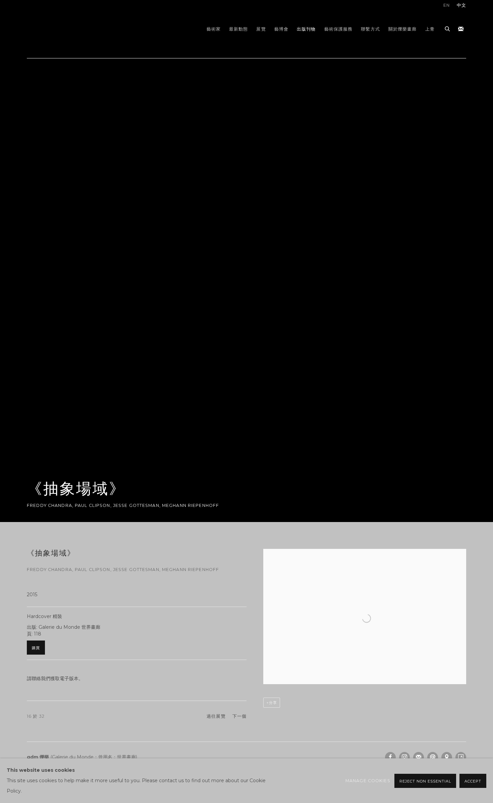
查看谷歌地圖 (446, 757)
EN (446, 5)
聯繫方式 (370, 29)
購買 (36, 648)
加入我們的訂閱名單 (460, 29)
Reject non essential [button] (425, 781)
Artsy (460, 757)
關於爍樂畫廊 (402, 29)
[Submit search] (448, 27)
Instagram (404, 757)
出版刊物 (306, 29)
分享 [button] (273, 702)
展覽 (261, 29)
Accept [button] (472, 781)
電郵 (432, 757)
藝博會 (281, 29)
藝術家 (214, 29)
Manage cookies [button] (367, 780)
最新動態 (238, 29)
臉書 (390, 757)
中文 (461, 5)
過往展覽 (216, 716)
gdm (74, 29)
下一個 (239, 716)
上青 (430, 29)
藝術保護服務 (338, 29)
